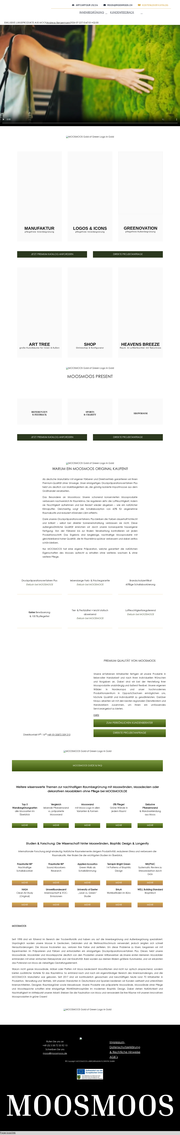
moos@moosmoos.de (55, 1053)
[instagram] (85, 1046)
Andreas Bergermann (58, 23)
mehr (96, 715)
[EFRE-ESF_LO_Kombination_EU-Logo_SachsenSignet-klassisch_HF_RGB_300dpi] (90, 1070)
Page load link (8, 1133)
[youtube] (94, 1046)
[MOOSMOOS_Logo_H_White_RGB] (90, 1096)
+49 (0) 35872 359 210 (58, 735)
